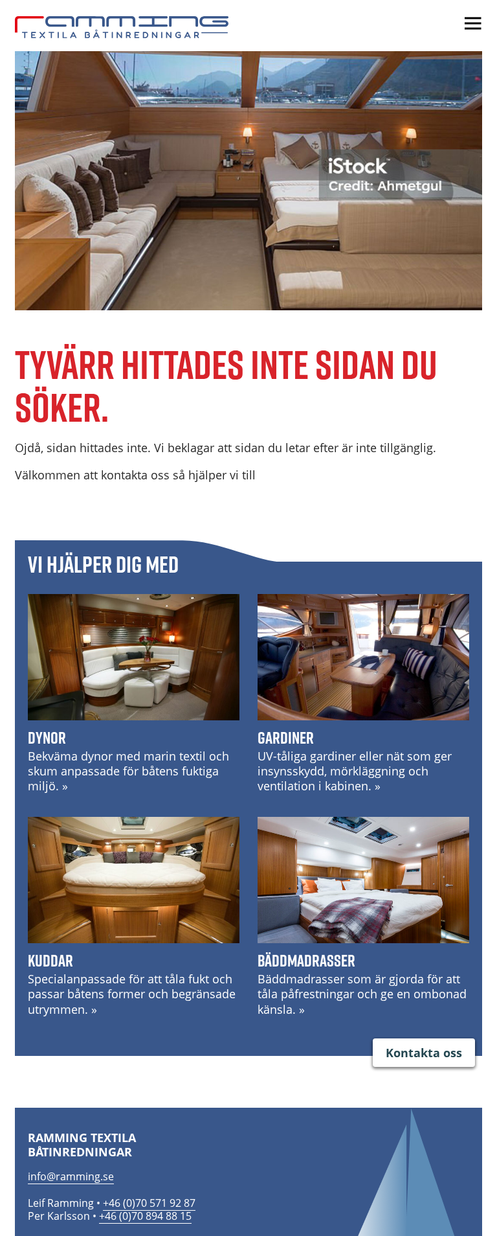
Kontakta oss (424, 1052)
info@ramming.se (71, 1176)
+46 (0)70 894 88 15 (145, 1216)
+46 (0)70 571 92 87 (149, 1203)
